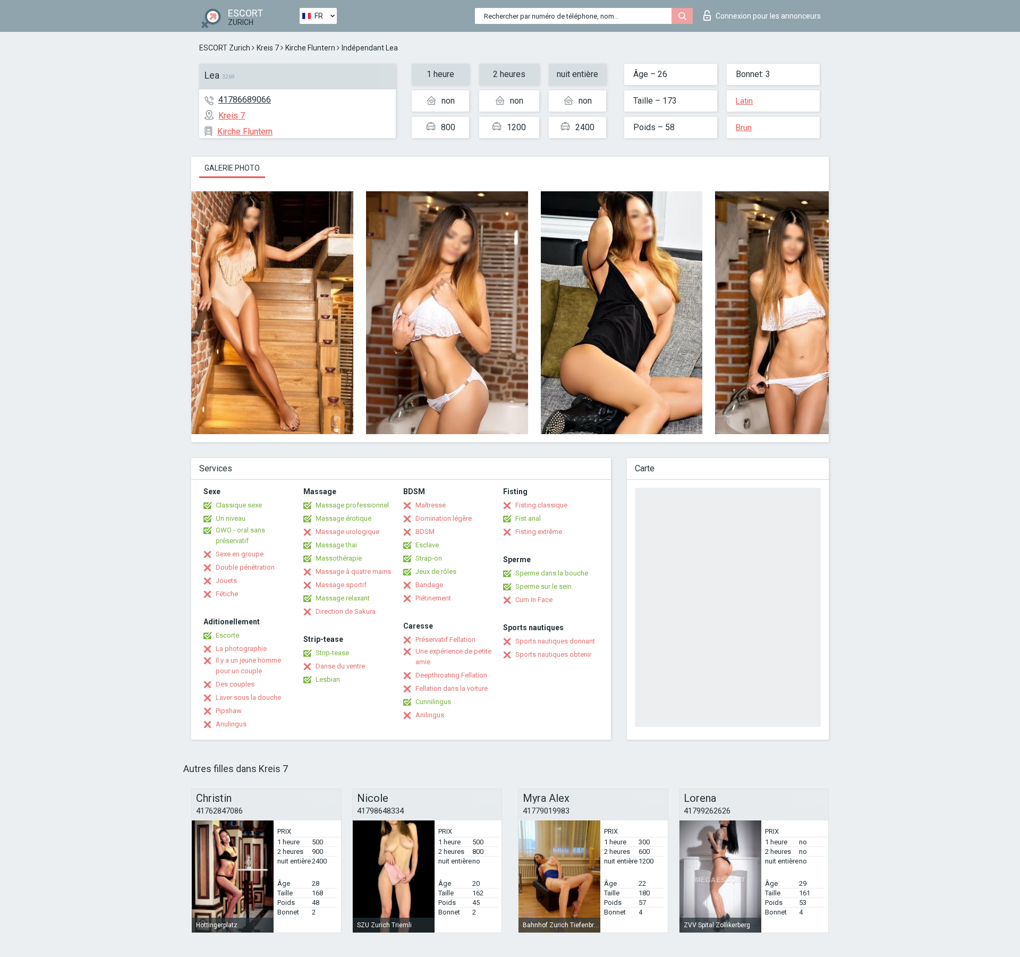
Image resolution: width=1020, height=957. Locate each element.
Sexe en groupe (240, 554)
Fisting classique (541, 505)
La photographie (241, 649)
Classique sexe (239, 505)
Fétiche (227, 594)
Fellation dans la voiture (451, 688)
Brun (744, 127)
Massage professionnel (352, 505)
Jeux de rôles (435, 571)
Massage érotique (343, 518)
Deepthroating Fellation (451, 675)
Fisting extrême (538, 532)
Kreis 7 (268, 48)
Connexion (768, 16)
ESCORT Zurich (224, 48)
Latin (744, 101)
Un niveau (230, 518)
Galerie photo (232, 168)
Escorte (227, 635)
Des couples (235, 684)
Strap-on (428, 558)
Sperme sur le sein (543, 586)
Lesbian (328, 679)
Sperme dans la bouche (551, 573)
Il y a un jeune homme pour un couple (248, 665)
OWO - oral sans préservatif (240, 535)
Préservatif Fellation (445, 639)
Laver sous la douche (248, 697)
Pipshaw (229, 711)
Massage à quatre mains (353, 571)
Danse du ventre (340, 666)
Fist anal (528, 518)
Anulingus (231, 724)
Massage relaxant (343, 598)
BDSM (425, 532)
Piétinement (433, 598)
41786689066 (244, 100)
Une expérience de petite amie (453, 656)
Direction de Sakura (346, 611)
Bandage (429, 585)
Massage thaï (336, 545)
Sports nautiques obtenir (553, 654)
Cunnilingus (433, 702)
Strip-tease (332, 653)
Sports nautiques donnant (555, 641)
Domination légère (443, 518)
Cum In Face (533, 600)
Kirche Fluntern (310, 48)
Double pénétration (245, 567)
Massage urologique (347, 532)
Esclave (427, 545)
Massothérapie (339, 558)
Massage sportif (341, 585)
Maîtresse (430, 505)
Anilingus (429, 715)
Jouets (226, 581)
